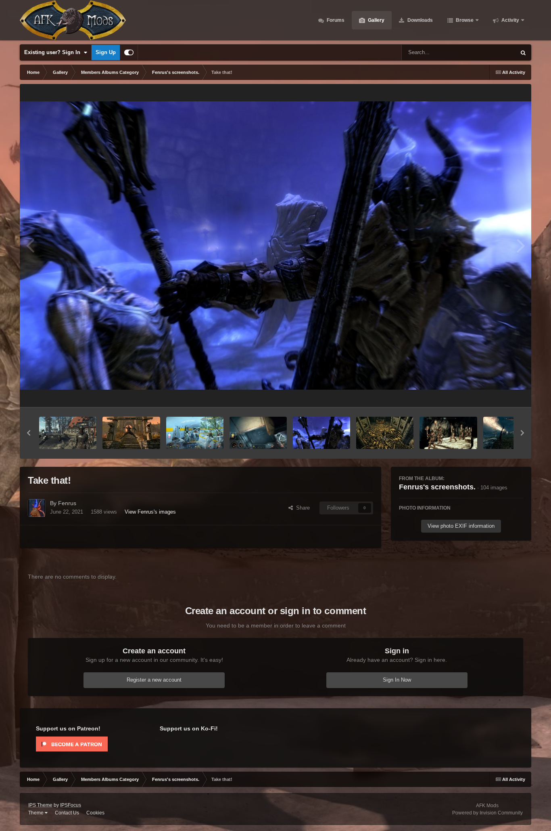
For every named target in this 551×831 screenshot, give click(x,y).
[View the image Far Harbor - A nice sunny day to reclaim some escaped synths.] (67, 433)
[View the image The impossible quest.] (258, 433)
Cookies (95, 813)
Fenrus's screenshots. (437, 487)
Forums (335, 20)
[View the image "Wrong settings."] (194, 433)
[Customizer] (129, 52)
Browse (464, 20)
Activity (509, 20)
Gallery (375, 20)
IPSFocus (70, 805)
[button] (29, 433)
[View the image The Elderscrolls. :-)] (384, 433)
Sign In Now (397, 680)
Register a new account (154, 680)
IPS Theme (40, 805)
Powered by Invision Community (487, 813)
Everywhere (491, 52)
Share (301, 508)
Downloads (419, 20)
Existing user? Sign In (53, 52)
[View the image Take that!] (321, 433)
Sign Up (106, 52)
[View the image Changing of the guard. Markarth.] (448, 433)
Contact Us (67, 813)
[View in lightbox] (275, 245)
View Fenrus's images (150, 512)
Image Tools (499, 392)
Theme (36, 813)
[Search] (523, 52)
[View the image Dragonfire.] (512, 433)
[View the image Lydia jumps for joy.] (131, 433)
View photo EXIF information (461, 526)
